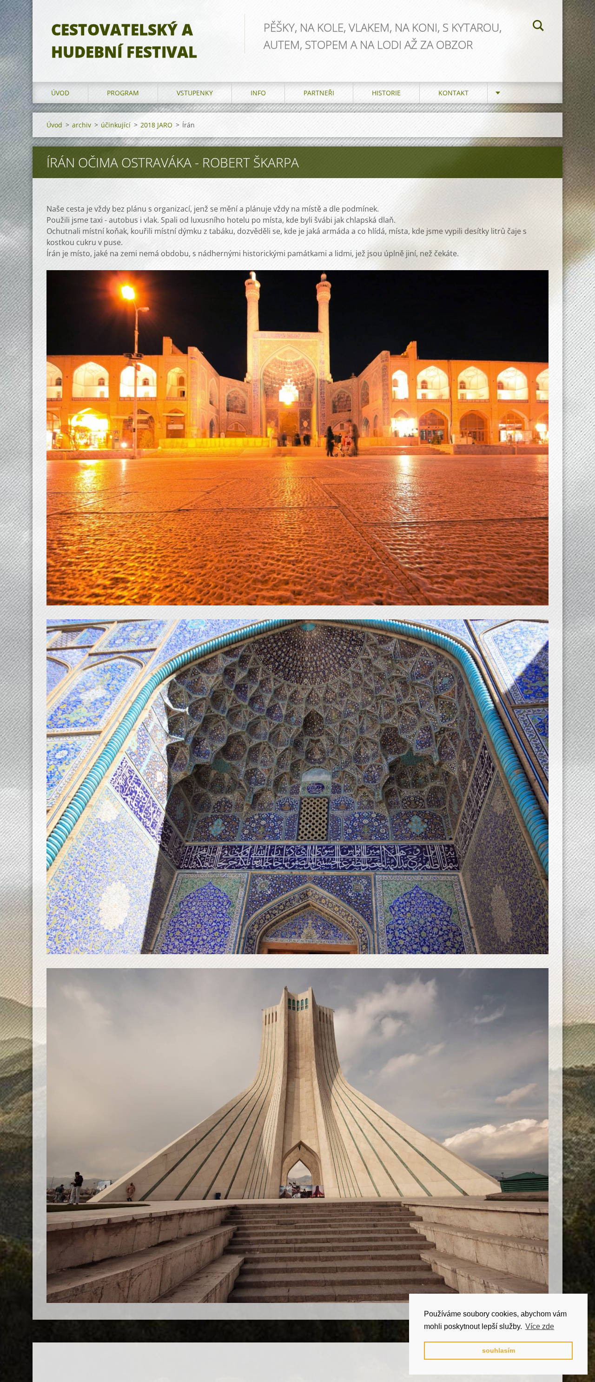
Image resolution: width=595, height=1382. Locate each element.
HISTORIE (386, 92)
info (258, 92)
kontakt (453, 92)
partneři (319, 92)
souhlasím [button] (498, 1350)
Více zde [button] (539, 1326)
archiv (81, 124)
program (123, 92)
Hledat (538, 27)
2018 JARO (156, 124)
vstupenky (195, 92)
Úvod (60, 92)
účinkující (116, 124)
